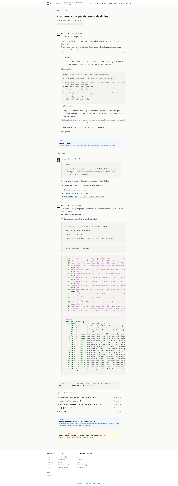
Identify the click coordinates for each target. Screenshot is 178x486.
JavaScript (50, 470)
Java (91, 3)
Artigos (60, 462)
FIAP (78, 462)
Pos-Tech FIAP (63, 467)
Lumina (79, 459)
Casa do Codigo (82, 465)
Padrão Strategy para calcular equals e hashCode (84, 196)
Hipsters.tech (81, 467)
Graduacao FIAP (63, 465)
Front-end (50, 462)
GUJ (58, 11)
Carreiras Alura (63, 457)
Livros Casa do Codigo (65, 470)
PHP (122, 3)
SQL (115, 3)
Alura (78, 457)
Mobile (110, 3)
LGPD (103, 483)
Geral (96, 3)
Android (128, 3)
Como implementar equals (75, 190)
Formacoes (62, 459)
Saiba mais (88, 483)
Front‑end (102, 3)
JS (119, 3)
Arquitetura (50, 478)
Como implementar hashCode (76, 193)
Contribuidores (96, 483)
